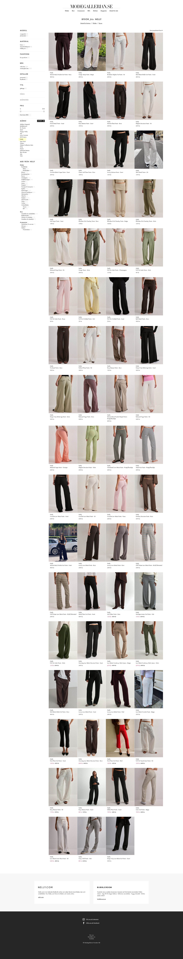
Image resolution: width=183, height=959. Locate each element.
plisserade (23, 36)
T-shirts (23, 203)
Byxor (85, 19)
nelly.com (41, 897)
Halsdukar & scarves (27, 224)
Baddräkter (26, 170)
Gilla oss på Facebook (92, 923)
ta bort (40, 121)
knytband (22, 79)
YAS (21, 156)
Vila (21, 154)
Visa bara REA (24, 115)
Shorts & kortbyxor (26, 192)
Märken (95, 11)
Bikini (24, 168)
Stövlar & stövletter (26, 217)
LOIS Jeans (23, 137)
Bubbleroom (23, 126)
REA (89, 11)
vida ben (22, 66)
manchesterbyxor (25, 46)
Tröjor (23, 201)
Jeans (23, 183)
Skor (73, 11)
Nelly (98, 19)
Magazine (104, 11)
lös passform (23, 57)
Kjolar (23, 188)
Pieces (22, 149)
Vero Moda (23, 152)
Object (22, 143)
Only (21, 147)
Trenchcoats (24, 199)
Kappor (23, 185)
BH (24, 208)
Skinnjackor (24, 194)
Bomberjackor (25, 174)
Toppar (23, 198)
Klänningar (24, 190)
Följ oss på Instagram (92, 919)
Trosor (24, 207)
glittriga (22, 88)
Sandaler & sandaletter (28, 214)
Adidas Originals (25, 124)
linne (21, 45)
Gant (21, 130)
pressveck (23, 77)
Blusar (23, 172)
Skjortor (23, 196)
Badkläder (24, 167)
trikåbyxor (23, 48)
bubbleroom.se (101, 899)
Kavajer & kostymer (27, 187)
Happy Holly (24, 131)
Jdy (21, 133)
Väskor (23, 228)
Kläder (67, 11)
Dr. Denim (23, 128)
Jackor (23, 181)
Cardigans (24, 178)
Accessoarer (81, 11)
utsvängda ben (24, 68)
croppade (23, 34)
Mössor (23, 226)
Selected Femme (24, 150)
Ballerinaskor (25, 215)
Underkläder (25, 205)
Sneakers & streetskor (27, 219)
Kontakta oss (91, 937)
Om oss (91, 935)
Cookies (91, 939)
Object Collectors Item (26, 145)
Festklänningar (25, 179)
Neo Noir (23, 141)
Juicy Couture (24, 135)
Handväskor (26, 229)
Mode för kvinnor (85, 23)
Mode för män (114, 11)
